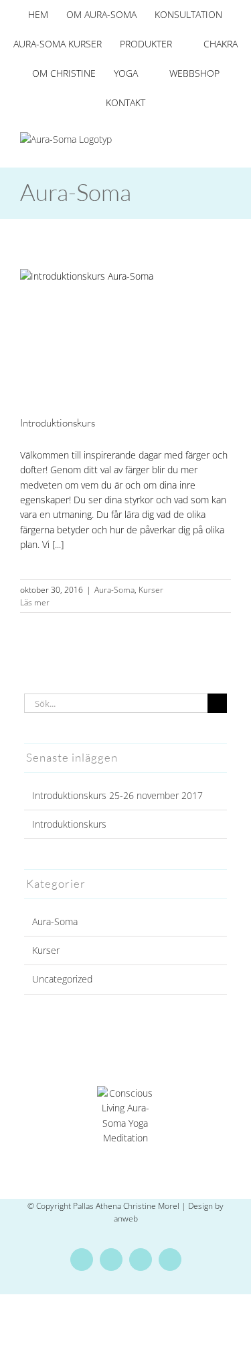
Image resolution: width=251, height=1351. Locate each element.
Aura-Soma (114, 589)
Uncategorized (62, 979)
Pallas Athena (98, 1205)
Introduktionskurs (57, 423)
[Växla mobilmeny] (225, 139)
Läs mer (35, 602)
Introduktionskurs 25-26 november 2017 (117, 795)
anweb (126, 1218)
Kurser (151, 589)
